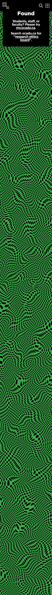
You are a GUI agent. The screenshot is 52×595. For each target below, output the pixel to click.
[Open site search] (41, 6)
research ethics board (26, 38)
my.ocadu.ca (25, 27)
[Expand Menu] (47, 6)
